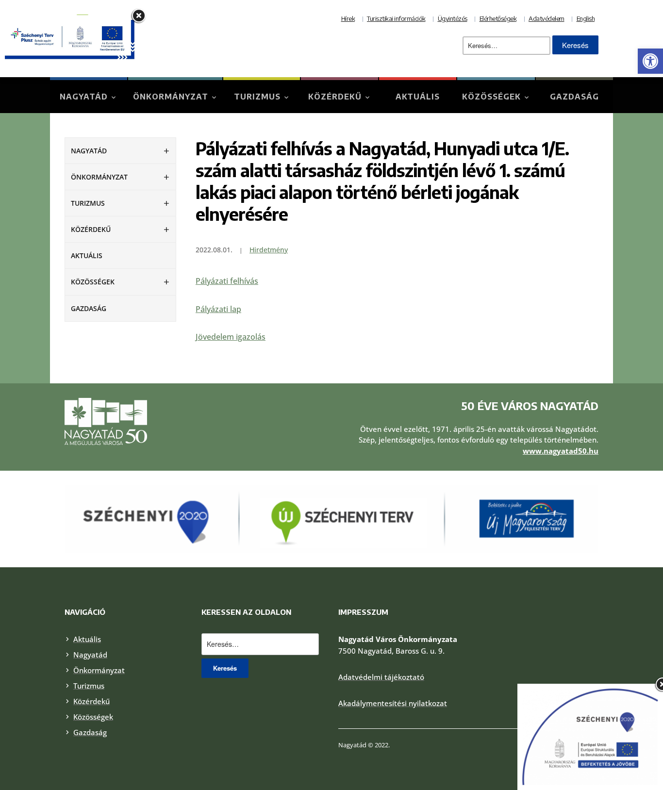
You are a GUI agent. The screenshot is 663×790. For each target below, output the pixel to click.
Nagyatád (84, 96)
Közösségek (491, 96)
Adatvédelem (546, 18)
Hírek (348, 18)
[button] (650, 61)
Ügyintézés (452, 18)
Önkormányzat (170, 96)
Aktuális (418, 96)
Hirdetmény (268, 249)
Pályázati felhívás (227, 281)
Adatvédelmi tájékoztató (381, 677)
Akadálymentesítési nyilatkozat (392, 703)
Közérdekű (335, 96)
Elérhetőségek (498, 18)
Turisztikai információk (396, 18)
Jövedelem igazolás (230, 336)
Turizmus (257, 96)
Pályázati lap (218, 309)
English (586, 18)
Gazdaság (574, 96)
